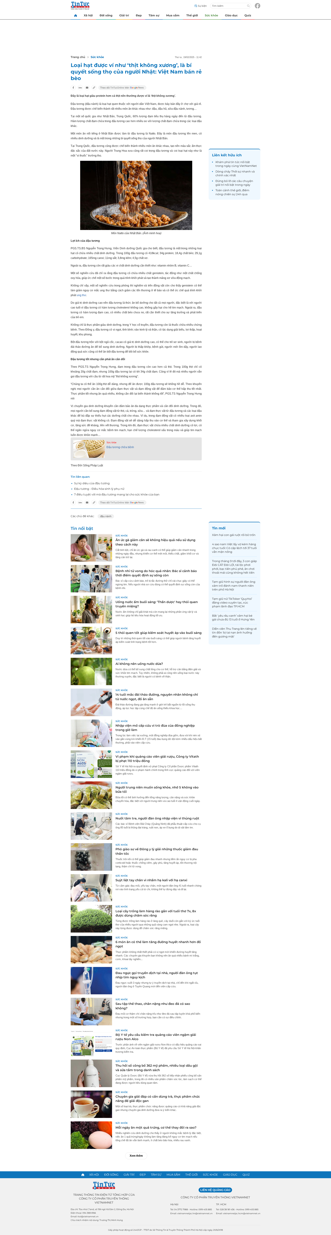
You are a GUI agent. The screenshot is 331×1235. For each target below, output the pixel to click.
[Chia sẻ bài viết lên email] (87, 87)
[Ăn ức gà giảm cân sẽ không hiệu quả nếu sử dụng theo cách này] (91, 548)
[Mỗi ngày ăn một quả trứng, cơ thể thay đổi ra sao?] (91, 1135)
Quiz (247, 15)
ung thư (81, 295)
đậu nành (105, 516)
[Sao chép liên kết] (94, 87)
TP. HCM (221, 1204)
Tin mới (218, 528)
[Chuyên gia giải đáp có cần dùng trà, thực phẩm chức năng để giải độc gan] (91, 1104)
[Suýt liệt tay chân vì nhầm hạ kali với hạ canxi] (91, 888)
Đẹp (139, 15)
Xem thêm (136, 1155)
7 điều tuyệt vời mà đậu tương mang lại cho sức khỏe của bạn (116, 494)
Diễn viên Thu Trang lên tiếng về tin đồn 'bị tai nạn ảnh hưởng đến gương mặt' (234, 632)
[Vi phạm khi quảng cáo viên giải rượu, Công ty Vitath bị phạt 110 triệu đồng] (91, 764)
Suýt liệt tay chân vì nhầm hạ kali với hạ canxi (151, 880)
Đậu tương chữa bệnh (120, 447)
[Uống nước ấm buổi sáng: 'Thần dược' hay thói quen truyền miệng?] (91, 609)
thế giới (235, 190)
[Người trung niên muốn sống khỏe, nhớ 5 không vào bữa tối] (91, 795)
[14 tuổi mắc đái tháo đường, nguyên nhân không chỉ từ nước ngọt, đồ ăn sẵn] (91, 702)
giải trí (219, 184)
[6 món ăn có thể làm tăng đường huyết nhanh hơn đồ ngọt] (91, 950)
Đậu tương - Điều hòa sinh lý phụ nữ (99, 488)
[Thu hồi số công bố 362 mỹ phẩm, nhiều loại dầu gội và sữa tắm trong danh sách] (91, 1073)
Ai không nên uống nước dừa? (139, 664)
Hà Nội (174, 1204)
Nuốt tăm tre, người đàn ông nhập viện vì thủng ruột (157, 818)
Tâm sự (154, 15)
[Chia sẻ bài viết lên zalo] (80, 87)
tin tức (235, 162)
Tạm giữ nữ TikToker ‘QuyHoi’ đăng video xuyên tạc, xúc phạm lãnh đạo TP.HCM (232, 602)
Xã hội (88, 15)
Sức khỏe (211, 15)
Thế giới (192, 15)
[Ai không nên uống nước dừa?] (91, 671)
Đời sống (106, 15)
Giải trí (124, 15)
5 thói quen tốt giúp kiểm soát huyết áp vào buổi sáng (159, 633)
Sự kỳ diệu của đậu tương (92, 483)
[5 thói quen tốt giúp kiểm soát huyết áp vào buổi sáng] (91, 640)
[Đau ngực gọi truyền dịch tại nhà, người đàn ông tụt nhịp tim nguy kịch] (91, 981)
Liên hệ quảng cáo (215, 1190)
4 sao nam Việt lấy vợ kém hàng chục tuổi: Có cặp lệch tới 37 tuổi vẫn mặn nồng (234, 548)
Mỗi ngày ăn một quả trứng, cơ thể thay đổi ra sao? (156, 1127)
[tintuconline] (75, 15)
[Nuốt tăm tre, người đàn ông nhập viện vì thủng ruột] (91, 826)
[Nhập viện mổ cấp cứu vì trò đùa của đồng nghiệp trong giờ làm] (91, 733)
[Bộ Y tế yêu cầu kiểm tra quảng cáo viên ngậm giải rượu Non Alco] (91, 1042)
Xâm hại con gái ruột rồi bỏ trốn (233, 535)
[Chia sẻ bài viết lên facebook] (73, 87)
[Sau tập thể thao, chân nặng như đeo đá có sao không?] (91, 1011)
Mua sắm (172, 15)
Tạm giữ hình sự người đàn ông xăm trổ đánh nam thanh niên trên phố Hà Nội (233, 585)
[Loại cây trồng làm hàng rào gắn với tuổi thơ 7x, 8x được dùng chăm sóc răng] (91, 919)
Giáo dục (231, 15)
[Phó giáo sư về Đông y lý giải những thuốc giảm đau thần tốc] (91, 857)
